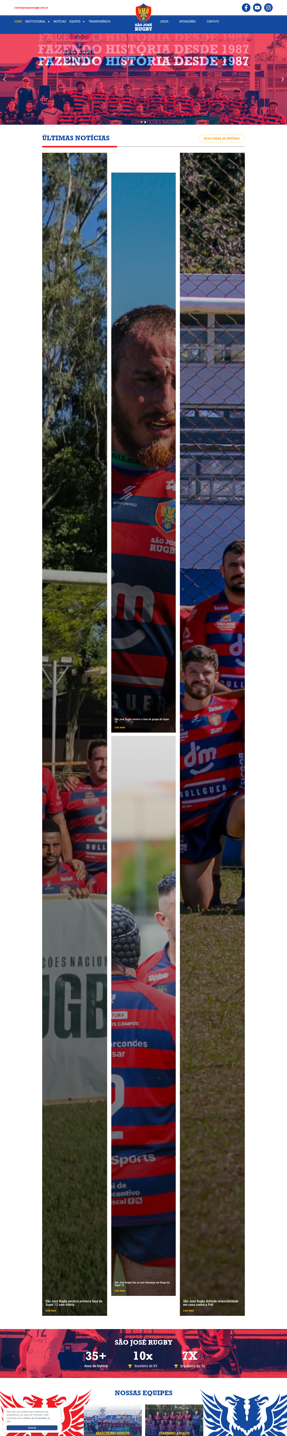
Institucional (35, 21)
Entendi (32, 1427)
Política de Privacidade (35, 1418)
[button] (4, 79)
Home (18, 21)
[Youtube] (257, 7)
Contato (213, 21)
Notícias (60, 21)
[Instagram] (268, 7)
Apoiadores (187, 21)
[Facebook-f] (246, 7)
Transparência (99, 21)
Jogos (164, 21)
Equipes (74, 21)
